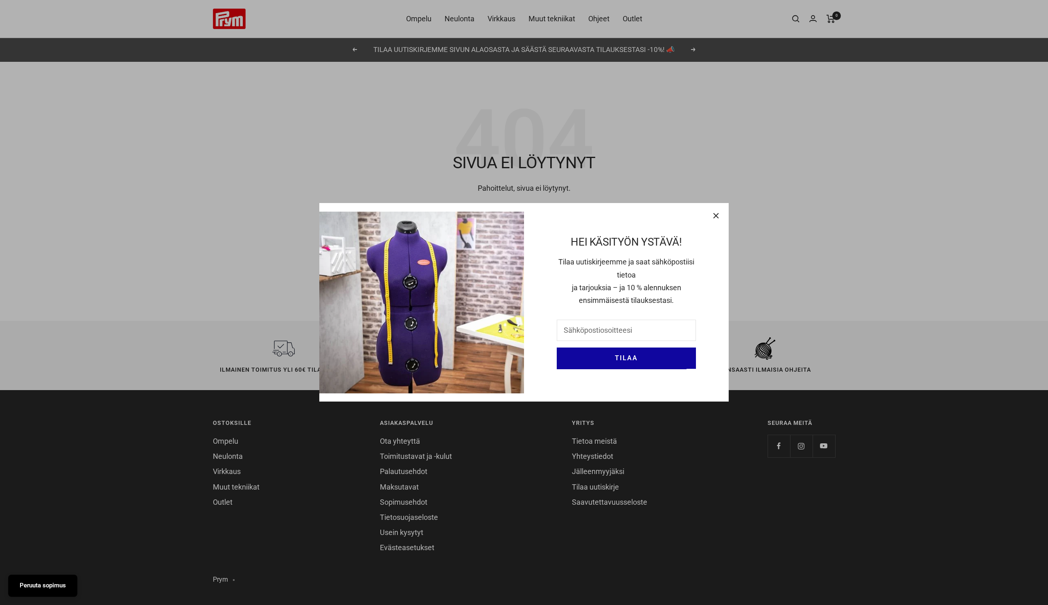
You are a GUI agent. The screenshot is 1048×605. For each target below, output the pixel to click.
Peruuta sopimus (43, 585)
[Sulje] (716, 216)
